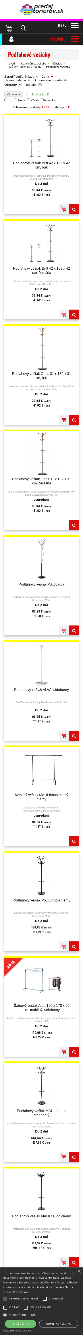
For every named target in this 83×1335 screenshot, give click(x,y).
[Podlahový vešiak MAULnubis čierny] (41, 875)
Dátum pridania (15, 80)
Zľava (35, 100)
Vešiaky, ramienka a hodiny (24, 66)
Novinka (50, 100)
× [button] (79, 1271)
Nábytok (57, 63)
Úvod (11, 63)
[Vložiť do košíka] (64, 209)
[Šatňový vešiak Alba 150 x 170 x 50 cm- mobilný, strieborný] (74, 1052)
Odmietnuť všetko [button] (58, 1323)
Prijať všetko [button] (21, 1323)
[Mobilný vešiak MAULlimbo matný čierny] (41, 769)
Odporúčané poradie (47, 80)
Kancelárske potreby (33, 63)
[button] (41, 1315)
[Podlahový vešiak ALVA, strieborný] (41, 664)
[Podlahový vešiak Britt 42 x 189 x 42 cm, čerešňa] (41, 243)
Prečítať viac (21, 1292)
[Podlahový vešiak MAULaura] (41, 559)
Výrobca (13, 94)
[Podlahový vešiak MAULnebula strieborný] (41, 1085)
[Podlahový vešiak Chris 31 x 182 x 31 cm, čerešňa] (41, 453)
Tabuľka (31, 84)
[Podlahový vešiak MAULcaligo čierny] (41, 1190)
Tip (10, 100)
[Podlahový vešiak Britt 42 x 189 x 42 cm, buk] (41, 137)
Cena (45, 76)
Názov (29, 76)
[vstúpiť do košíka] (9, 27)
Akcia (21, 100)
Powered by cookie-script (17, 1330)
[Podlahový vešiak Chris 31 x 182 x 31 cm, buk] (41, 348)
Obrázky (10, 84)
